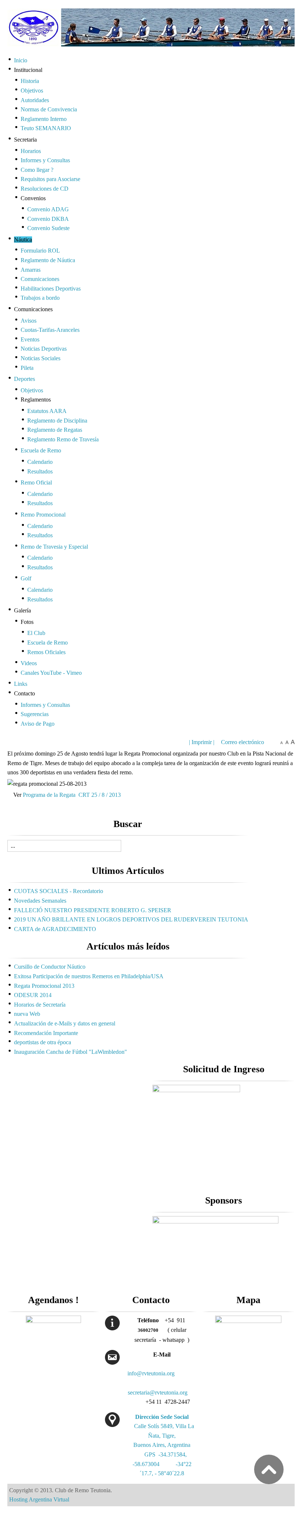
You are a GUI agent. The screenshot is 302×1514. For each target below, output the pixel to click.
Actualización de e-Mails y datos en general (64, 1023)
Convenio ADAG (48, 209)
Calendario (40, 462)
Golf (26, 578)
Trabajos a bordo (40, 298)
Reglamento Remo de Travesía (63, 439)
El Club (36, 633)
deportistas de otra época (42, 1042)
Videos (29, 663)
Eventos (30, 339)
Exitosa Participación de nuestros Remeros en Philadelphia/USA (89, 976)
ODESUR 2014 (33, 995)
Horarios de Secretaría (40, 1004)
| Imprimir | (201, 742)
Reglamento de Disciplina (57, 420)
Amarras (31, 270)
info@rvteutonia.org (151, 1373)
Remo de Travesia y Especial (54, 547)
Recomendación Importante (46, 1033)
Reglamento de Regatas (54, 430)
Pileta (27, 368)
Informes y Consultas (45, 160)
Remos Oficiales (46, 652)
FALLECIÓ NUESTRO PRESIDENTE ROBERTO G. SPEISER (92, 910)
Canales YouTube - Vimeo (51, 673)
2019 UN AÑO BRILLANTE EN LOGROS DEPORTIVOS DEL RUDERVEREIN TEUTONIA (131, 919)
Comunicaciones (40, 279)
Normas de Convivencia (49, 109)
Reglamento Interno (44, 119)
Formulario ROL (40, 250)
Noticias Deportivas (44, 348)
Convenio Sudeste (48, 228)
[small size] (282, 742)
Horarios (31, 151)
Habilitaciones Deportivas (51, 288)
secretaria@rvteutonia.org (157, 1392)
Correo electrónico (242, 742)
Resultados (40, 471)
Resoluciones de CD (45, 188)
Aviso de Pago (38, 723)
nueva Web (27, 1014)
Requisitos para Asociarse (50, 179)
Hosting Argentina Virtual (39, 1499)
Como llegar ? (37, 170)
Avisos (28, 320)
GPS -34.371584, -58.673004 (162, 1463)
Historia (30, 81)
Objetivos (32, 90)
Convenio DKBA (48, 219)
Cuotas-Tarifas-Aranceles (50, 330)
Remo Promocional (43, 514)
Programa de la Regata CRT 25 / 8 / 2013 (72, 795)
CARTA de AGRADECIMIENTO (55, 929)
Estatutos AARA (47, 411)
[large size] (293, 742)
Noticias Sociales (40, 358)
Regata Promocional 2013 (44, 986)
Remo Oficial (36, 482)
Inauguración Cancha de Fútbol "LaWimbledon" (70, 1052)
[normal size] (287, 742)
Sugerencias (35, 714)
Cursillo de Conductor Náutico (49, 966)
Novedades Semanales (40, 900)
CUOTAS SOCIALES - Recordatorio (58, 891)
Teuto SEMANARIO (46, 128)
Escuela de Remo (41, 450)
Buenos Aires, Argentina (161, 1445)
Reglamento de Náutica (48, 260)
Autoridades (35, 100)
